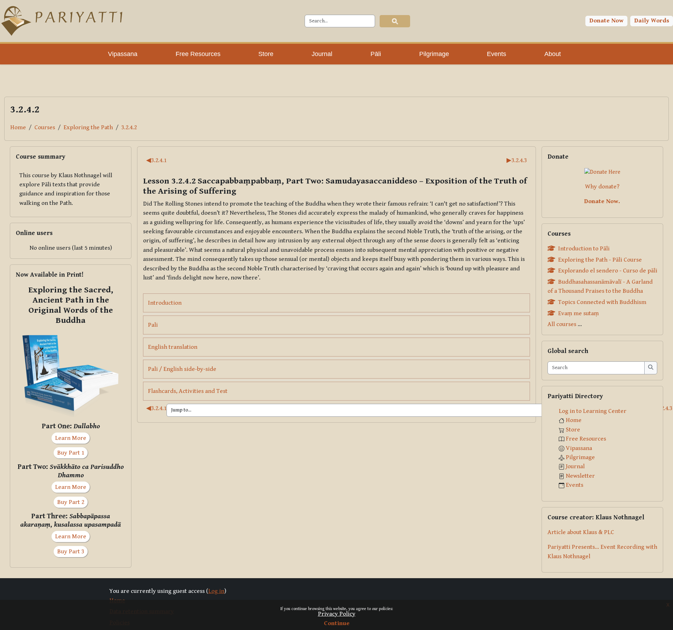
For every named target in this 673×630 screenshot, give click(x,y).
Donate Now (607, 20)
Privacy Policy (336, 613)
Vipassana (579, 448)
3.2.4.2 (129, 127)
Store (573, 429)
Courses (44, 127)
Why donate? (602, 186)
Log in (216, 591)
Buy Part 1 (70, 452)
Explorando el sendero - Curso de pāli (607, 270)
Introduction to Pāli (584, 248)
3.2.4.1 (156, 160)
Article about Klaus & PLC (581, 532)
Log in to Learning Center (592, 411)
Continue (336, 623)
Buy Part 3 (70, 551)
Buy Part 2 (70, 502)
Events (574, 485)
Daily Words (651, 20)
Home (18, 127)
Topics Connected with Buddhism (602, 302)
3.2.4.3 (517, 160)
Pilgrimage (580, 457)
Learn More (70, 438)
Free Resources (586, 438)
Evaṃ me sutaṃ (578, 313)
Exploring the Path (88, 127)
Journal (575, 466)
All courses (562, 324)
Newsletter (580, 475)
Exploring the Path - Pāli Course (600, 259)
